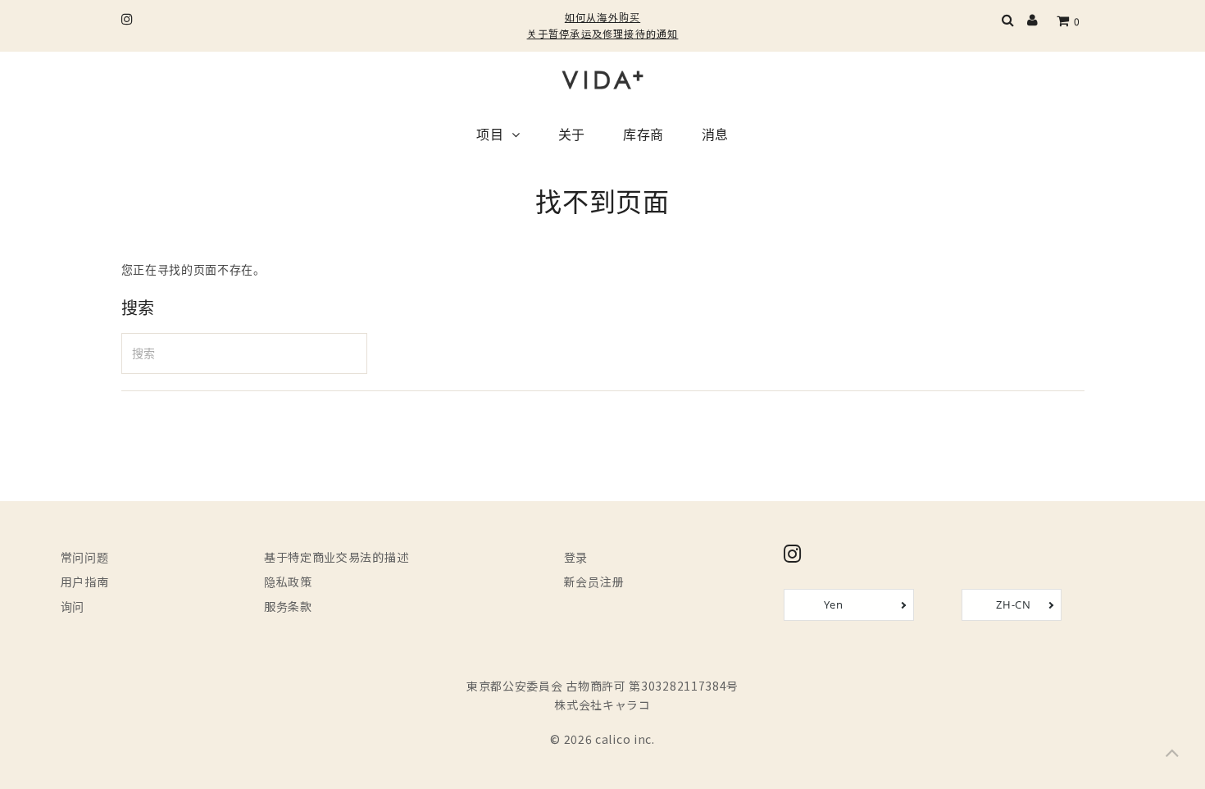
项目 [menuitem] (489, 136)
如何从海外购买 (602, 17)
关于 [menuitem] (571, 136)
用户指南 (85, 581)
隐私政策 (288, 581)
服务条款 (288, 606)
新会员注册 (594, 581)
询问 (72, 606)
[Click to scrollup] (1172, 756)
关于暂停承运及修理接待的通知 (603, 33)
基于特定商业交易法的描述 (336, 557)
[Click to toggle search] (1008, 21)
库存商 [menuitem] (643, 136)
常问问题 (85, 557)
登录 (576, 557)
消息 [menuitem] (715, 136)
